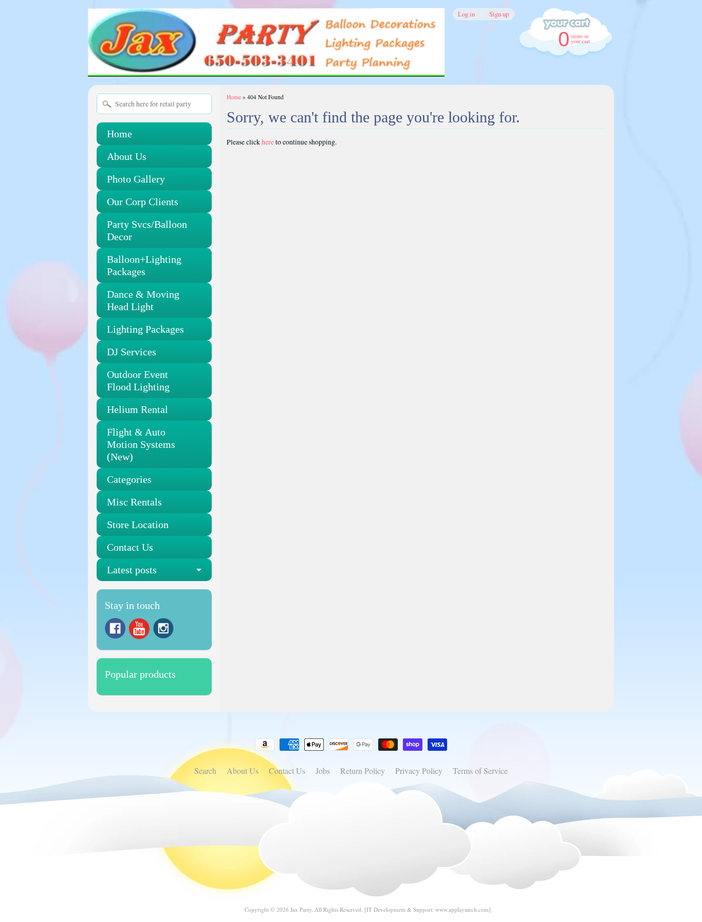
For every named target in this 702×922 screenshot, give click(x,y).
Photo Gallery (136, 179)
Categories (129, 479)
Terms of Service (480, 770)
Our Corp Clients (142, 201)
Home (119, 133)
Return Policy (362, 770)
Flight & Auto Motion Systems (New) (141, 444)
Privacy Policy (418, 770)
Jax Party (300, 909)
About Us (126, 156)
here (268, 142)
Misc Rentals (134, 502)
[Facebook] (115, 628)
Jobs (323, 770)
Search (205, 770)
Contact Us (130, 547)
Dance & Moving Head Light (143, 300)
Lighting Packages (145, 329)
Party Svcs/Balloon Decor (147, 230)
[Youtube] (139, 628)
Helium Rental (137, 409)
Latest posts (132, 569)
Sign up (499, 14)
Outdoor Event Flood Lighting (138, 380)
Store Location (138, 524)
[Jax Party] (266, 62)
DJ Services (131, 351)
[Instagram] (163, 628)
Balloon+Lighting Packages (144, 265)
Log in (466, 14)
